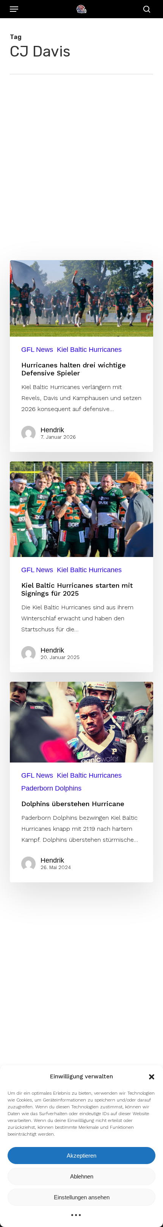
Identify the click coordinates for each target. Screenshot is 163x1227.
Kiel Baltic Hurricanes (89, 349)
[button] (151, 1077)
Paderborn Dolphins (51, 788)
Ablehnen (81, 1176)
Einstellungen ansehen (82, 1197)
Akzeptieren (81, 1155)
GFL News (37, 349)
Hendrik (52, 430)
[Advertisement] (81, 159)
